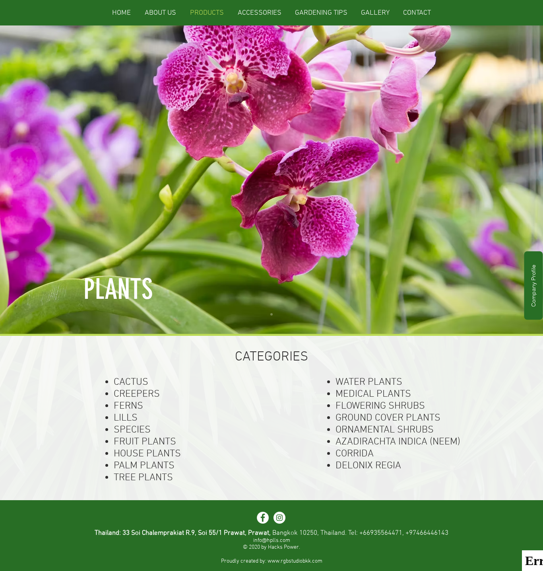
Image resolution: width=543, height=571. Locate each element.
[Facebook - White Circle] (263, 518)
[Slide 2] (271, 314)
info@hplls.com (271, 540)
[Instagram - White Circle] (279, 518)
